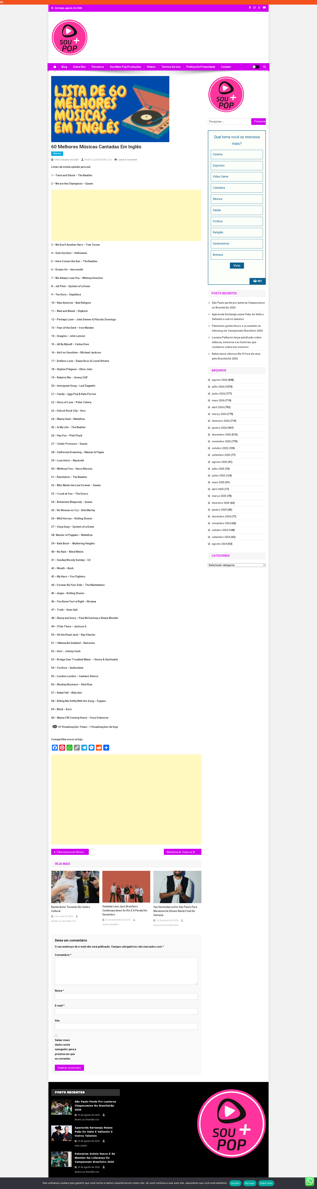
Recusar (250, 1183)
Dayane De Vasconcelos (165, 925)
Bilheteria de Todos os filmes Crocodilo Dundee (184, 852)
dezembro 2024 (221, 516)
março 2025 (219, 495)
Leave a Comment (127, 159)
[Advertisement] (126, 215)
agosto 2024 (219, 543)
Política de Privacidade (200, 66)
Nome (59, 990)
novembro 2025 (221, 441)
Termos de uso (171, 66)
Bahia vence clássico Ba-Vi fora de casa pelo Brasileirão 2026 (236, 356)
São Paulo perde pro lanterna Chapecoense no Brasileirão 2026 (238, 305)
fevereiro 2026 (220, 420)
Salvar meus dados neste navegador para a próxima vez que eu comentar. (65, 1049)
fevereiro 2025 (220, 502)
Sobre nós (79, 66)
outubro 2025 (220, 448)
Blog (64, 66)
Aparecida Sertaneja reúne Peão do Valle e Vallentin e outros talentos (238, 317)
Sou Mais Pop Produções (125, 66)
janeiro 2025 (219, 509)
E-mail (60, 1005)
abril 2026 (218, 407)
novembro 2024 (221, 523)
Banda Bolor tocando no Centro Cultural (70, 909)
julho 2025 (218, 468)
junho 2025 (218, 475)
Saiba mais (266, 1183)
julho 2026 (218, 386)
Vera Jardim (81, 1145)
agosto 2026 (219, 379)
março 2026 (219, 414)
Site (57, 1020)
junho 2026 (218, 393)
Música (57, 153)
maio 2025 (218, 482)
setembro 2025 (221, 454)
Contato (226, 66)
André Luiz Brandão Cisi (98, 159)
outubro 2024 (220, 530)
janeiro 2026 (219, 427)
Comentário (63, 954)
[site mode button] (256, 67)
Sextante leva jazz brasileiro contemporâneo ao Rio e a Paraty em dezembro (124, 910)
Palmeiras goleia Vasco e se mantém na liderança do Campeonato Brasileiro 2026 (237, 328)
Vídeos (151, 66)
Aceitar (235, 1183)
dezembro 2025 (221, 434)
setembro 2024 (221, 537)
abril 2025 (218, 489)
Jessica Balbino (110, 924)
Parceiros (98, 66)
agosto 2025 (219, 461)
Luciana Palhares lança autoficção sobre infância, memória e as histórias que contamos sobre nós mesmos (236, 342)
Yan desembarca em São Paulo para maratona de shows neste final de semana (175, 911)
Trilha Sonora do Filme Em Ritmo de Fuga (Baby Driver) (72, 852)
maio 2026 (218, 400)
